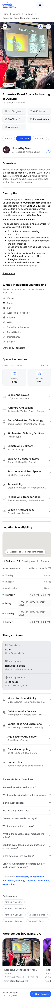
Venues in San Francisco (16, 908)
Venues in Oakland (14, 902)
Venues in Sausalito (37, 921)
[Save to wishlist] (48, 26)
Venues (16, 14)
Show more (8, 273)
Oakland (29, 14)
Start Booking (42, 994)
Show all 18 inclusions (14, 347)
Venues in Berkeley (38, 914)
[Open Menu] (49, 5)
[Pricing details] (26, 981)
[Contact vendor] (48, 150)
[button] (35, 942)
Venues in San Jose (14, 914)
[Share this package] (40, 26)
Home (5, 14)
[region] (27, 55)
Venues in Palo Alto (14, 921)
